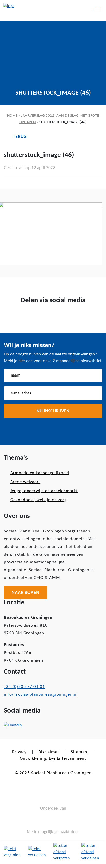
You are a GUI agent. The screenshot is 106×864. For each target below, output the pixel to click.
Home (12, 116)
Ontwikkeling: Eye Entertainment (53, 758)
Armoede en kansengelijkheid (39, 473)
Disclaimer (48, 752)
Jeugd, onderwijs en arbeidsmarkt (44, 491)
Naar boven (25, 592)
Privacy (19, 752)
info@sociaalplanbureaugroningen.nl (41, 694)
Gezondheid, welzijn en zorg (38, 500)
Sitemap (79, 752)
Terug (20, 136)
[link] (12, 852)
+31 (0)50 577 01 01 (24, 687)
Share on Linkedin (61, 317)
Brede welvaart (25, 482)
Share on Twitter (45, 317)
